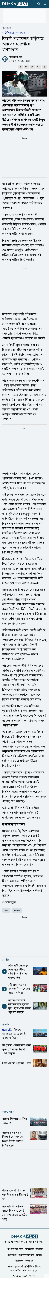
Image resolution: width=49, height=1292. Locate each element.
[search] (38, 4)
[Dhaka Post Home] (24, 1236)
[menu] (44, 4)
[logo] (15, 4)
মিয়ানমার (17, 910)
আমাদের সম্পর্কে (26, 1255)
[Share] (20, 67)
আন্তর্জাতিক (6, 28)
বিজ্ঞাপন (29, 1261)
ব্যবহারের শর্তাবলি (34, 1249)
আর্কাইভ (19, 1261)
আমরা (39, 1255)
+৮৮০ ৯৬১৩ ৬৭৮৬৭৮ (26, 1276)
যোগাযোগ (11, 1255)
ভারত (6, 910)
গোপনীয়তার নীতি (15, 1249)
